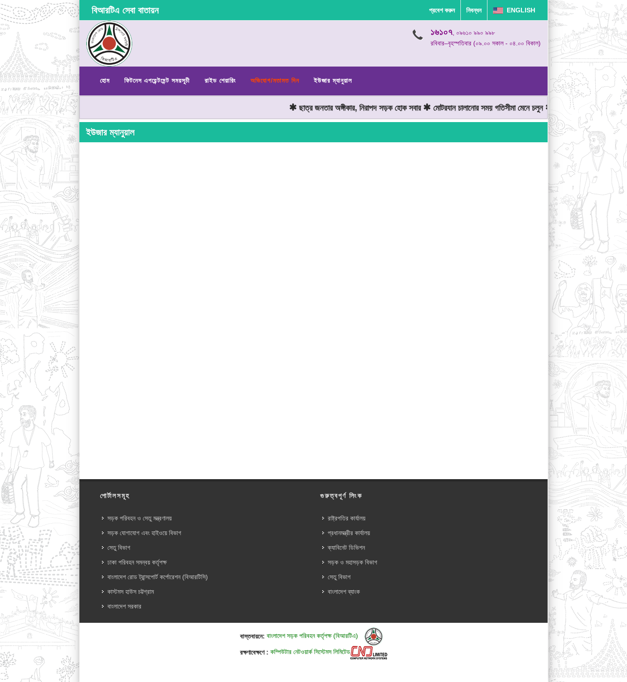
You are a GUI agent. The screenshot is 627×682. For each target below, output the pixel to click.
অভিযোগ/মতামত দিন (275, 80)
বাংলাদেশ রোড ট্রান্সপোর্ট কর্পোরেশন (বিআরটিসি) (157, 577)
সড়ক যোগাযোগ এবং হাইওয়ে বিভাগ (144, 533)
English (519, 10)
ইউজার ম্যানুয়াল (333, 80)
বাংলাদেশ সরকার (124, 606)
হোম (105, 80)
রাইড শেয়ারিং (220, 80)
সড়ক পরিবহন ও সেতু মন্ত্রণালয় (139, 518)
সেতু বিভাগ (118, 547)
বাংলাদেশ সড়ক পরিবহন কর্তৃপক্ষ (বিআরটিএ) (313, 635)
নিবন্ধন (473, 10)
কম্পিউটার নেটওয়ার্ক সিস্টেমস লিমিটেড (310, 651)
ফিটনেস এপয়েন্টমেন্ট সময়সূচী (157, 80)
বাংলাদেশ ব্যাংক (344, 591)
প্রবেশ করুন (442, 10)
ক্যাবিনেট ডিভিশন (346, 547)
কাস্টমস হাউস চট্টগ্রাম (130, 591)
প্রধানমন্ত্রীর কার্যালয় (349, 533)
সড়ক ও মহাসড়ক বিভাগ (352, 562)
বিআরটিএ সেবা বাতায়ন (125, 10)
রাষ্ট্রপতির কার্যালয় (346, 518)
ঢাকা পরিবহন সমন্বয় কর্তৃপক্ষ (137, 562)
